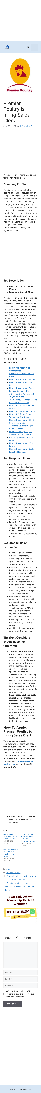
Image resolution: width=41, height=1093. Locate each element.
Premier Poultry (13, 873)
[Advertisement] (20, 20)
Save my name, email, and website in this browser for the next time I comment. (20, 994)
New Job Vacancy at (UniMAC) (23, 379)
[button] (28, 47)
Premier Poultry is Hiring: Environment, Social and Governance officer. (20, 886)
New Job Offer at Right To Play (23, 411)
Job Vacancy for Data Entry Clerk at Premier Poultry (10, 836)
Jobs (8, 869)
